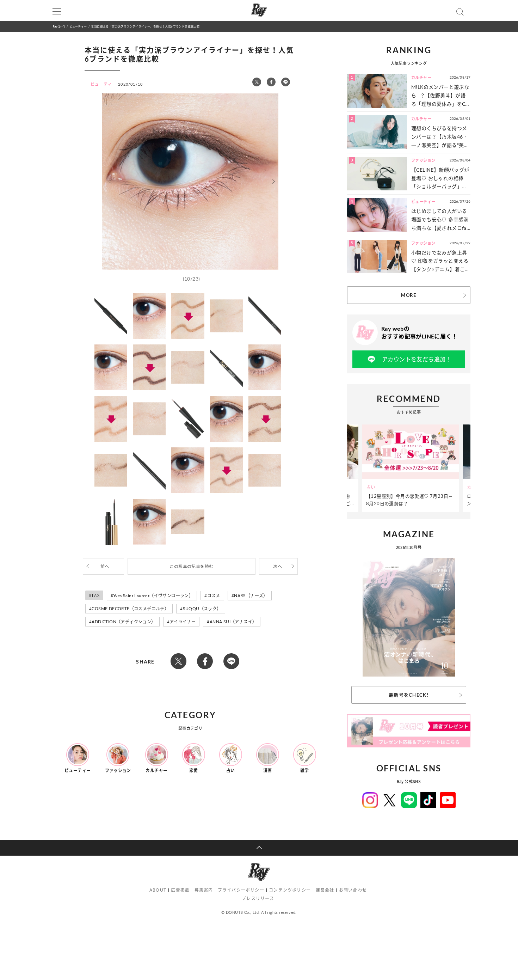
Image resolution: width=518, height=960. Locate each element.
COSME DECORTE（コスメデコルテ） (130, 609)
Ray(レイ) (59, 26)
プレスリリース (258, 898)
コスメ (213, 596)
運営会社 (325, 890)
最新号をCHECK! (409, 695)
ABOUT (157, 890)
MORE (408, 295)
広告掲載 (180, 890)
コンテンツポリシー (290, 890)
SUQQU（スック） (202, 609)
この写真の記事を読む (191, 566)
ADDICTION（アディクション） (123, 622)
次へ (277, 566)
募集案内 (204, 890)
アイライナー (182, 622)
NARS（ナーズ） (251, 596)
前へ (104, 566)
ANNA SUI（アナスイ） (233, 622)
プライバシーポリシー (241, 890)
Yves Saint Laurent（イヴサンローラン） (153, 596)
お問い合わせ (353, 890)
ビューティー (78, 26)
